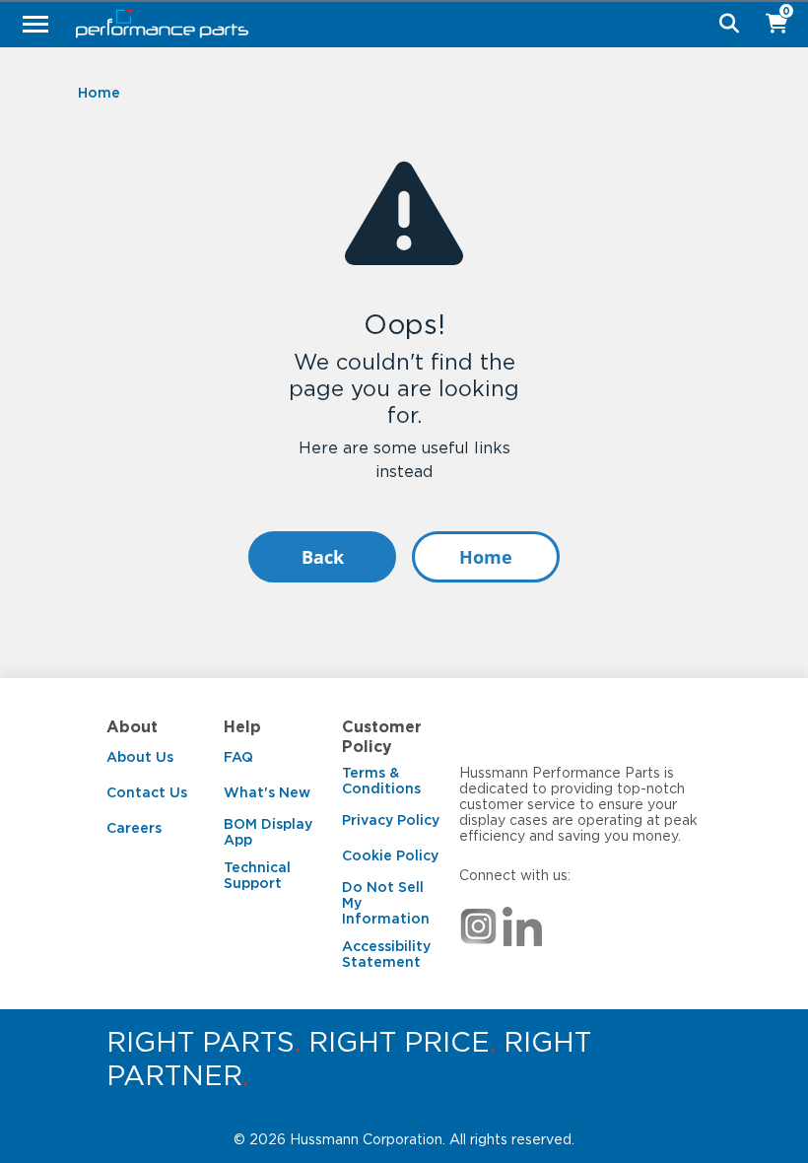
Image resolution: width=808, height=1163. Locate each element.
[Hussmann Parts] (396, 23)
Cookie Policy (390, 855)
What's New (267, 792)
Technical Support (257, 875)
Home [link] (99, 93)
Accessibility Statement (386, 954)
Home (485, 557)
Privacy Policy (390, 820)
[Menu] (35, 23)
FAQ (238, 757)
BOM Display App (268, 832)
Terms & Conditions (381, 780)
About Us (139, 757)
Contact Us (146, 792)
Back (323, 557)
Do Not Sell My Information (386, 902)
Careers (134, 828)
